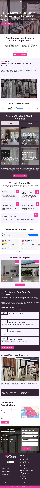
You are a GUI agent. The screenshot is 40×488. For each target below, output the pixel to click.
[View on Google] (3, 241)
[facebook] (21, 475)
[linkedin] (24, 475)
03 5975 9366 (5, 437)
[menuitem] (29, 458)
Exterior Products (5, 465)
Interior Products (23, 455)
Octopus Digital (29, 486)
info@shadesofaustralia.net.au (8, 439)
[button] (1, 244)
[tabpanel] (20, 146)
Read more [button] (4, 248)
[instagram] (22, 475)
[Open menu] (37, 2)
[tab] (10, 123)
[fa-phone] (1, 2)
